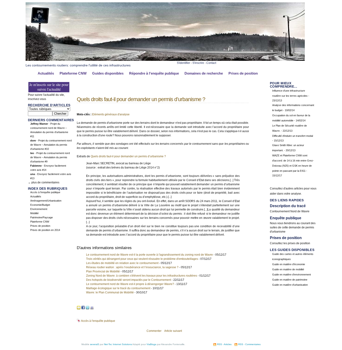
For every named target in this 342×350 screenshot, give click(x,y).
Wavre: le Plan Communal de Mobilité (110, 292)
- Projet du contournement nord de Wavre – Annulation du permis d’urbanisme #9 (50, 157)
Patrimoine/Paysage (41, 217)
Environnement (38, 209)
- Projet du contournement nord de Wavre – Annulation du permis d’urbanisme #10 (51, 144)
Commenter (154, 331)
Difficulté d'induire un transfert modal (292, 135)
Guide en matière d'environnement (291, 274)
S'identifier (183, 63)
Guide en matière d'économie (288, 264)
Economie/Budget (40, 204)
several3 (94, 344)
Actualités (46, 73)
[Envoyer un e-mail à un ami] (78, 307)
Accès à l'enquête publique (45, 192)
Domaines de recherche (203, 73)
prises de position (299, 243)
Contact (211, 63)
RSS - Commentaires (249, 344)
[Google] (92, 307)
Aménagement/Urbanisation (45, 200)
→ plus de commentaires (43, 182)
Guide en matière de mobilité (288, 269)
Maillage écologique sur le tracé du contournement (118, 288)
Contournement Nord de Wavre (289, 211)
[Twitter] (87, 307)
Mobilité (34, 213)
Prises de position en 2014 (45, 230)
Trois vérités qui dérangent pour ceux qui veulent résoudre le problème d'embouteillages (142, 259)
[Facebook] (83, 307)
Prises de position (243, 73)
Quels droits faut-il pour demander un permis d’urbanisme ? (141, 99)
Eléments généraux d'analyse (111, 114)
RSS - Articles (224, 344)
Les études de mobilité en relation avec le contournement (122, 263)
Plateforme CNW (73, 73)
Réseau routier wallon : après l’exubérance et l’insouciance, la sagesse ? (132, 267)
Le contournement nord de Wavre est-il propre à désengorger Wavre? (130, 284)
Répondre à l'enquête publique (154, 73)
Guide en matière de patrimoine (289, 279)
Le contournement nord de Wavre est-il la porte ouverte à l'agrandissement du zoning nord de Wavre (149, 254)
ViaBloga (151, 344)
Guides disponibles (108, 73)
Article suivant (173, 331)
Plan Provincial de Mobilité (103, 271)
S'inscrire (198, 63)
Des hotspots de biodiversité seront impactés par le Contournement (128, 279)
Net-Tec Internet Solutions (118, 344)
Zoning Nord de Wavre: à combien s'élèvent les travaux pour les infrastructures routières (141, 275)
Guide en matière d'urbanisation (290, 284)
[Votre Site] (165, 6)
